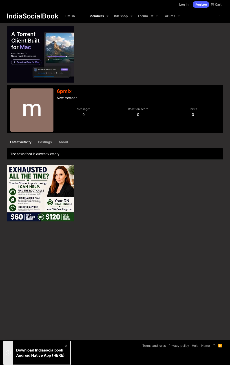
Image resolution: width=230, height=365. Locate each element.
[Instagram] (208, 358)
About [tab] (63, 142)
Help (195, 345)
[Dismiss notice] (65, 347)
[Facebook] (201, 358)
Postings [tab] (45, 142)
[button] (107, 16)
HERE (58, 355)
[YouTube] (221, 358)
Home (205, 345)
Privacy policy (178, 345)
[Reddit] (214, 358)
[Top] (214, 345)
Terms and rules (154, 345)
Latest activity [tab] (20, 142)
